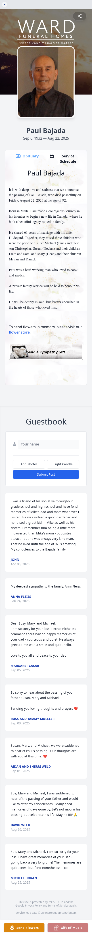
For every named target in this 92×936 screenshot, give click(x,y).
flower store (19, 332)
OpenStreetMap (51, 913)
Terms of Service (58, 905)
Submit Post (46, 474)
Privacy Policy (33, 905)
